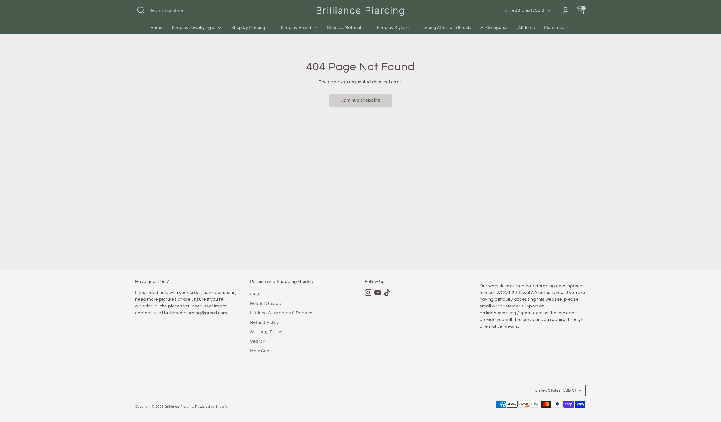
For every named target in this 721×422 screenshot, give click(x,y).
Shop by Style (391, 27)
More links (554, 27)
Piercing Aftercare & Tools (445, 27)
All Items (526, 27)
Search (258, 341)
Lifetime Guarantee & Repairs (281, 313)
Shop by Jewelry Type (194, 27)
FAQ (254, 294)
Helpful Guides (265, 303)
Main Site (260, 351)
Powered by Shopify (211, 406)
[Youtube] (377, 292)
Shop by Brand (296, 27)
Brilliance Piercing (360, 10)
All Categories (494, 27)
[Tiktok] (387, 292)
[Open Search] (140, 10)
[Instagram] (368, 292)
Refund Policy (264, 322)
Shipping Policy (266, 331)
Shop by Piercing (248, 27)
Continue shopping (360, 100)
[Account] (565, 10)
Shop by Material (344, 27)
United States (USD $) (524, 10)
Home (156, 27)
